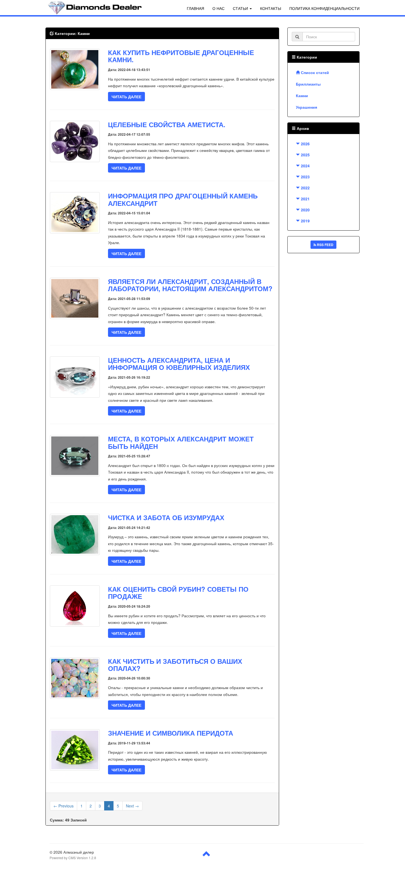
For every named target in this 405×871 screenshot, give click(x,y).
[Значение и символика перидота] (75, 749)
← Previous (63, 806)
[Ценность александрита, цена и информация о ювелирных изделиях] (75, 376)
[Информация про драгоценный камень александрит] (75, 212)
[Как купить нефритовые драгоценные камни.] (75, 69)
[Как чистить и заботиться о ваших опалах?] (75, 677)
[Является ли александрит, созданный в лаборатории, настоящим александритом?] (75, 298)
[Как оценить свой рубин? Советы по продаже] (75, 605)
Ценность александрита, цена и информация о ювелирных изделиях (179, 363)
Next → (132, 806)
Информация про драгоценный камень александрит (183, 199)
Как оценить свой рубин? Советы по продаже (178, 592)
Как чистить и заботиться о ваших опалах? (175, 664)
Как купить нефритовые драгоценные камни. (181, 56)
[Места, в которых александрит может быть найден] (75, 455)
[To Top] (206, 856)
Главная (195, 8)
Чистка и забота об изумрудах (166, 517)
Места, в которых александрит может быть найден (181, 442)
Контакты (270, 8)
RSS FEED (324, 244)
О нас (218, 8)
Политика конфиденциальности (324, 8)
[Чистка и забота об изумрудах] (75, 534)
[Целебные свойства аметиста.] (75, 140)
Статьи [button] (241, 8)
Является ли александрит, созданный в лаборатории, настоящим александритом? (190, 285)
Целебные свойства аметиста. (166, 124)
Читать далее (126, 96)
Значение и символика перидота (170, 733)
